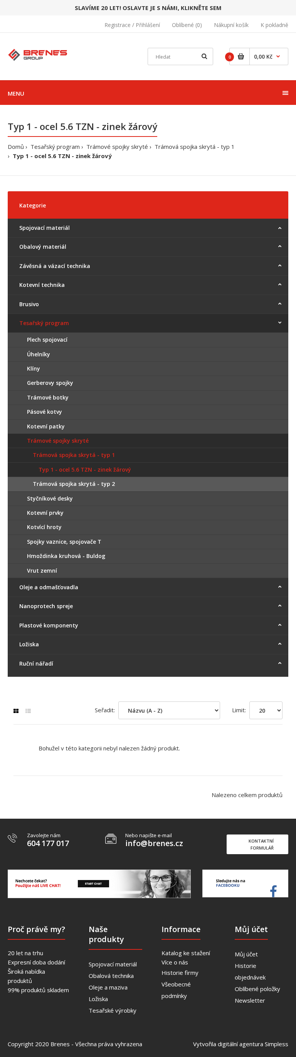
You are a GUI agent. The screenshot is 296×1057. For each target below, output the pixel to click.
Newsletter (250, 1000)
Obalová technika (111, 975)
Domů (16, 146)
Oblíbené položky (257, 989)
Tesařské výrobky (112, 1010)
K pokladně (274, 25)
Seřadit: (105, 710)
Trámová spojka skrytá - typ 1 (195, 146)
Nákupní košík (231, 25)
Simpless (276, 1044)
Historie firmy (179, 972)
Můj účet (246, 954)
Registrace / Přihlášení (132, 25)
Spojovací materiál (113, 964)
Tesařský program (55, 146)
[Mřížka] (15, 711)
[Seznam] (28, 711)
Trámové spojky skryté (117, 146)
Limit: (239, 710)
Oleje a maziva (108, 987)
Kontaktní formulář (261, 844)
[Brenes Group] (38, 54)
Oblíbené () (187, 25)
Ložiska (98, 999)
